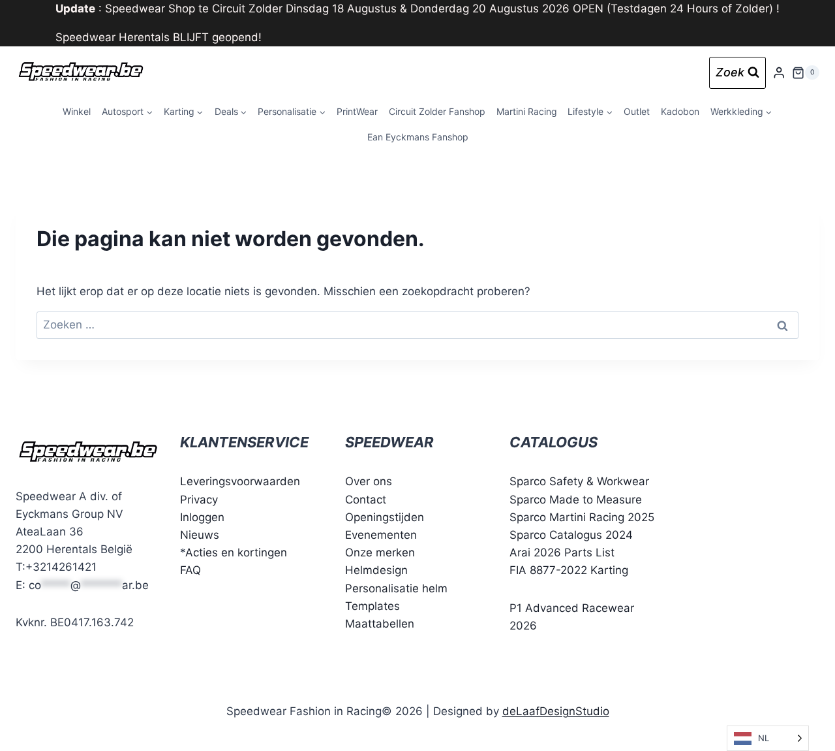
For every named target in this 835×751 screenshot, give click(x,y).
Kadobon (680, 111)
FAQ (190, 570)
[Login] (778, 72)
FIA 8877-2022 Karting (568, 570)
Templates (372, 606)
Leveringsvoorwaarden (240, 481)
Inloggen (202, 517)
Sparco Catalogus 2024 (571, 534)
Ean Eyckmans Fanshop (417, 136)
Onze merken (380, 552)
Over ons (368, 481)
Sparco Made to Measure (575, 499)
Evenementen (381, 534)
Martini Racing (526, 111)
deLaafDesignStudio (555, 711)
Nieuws (199, 534)
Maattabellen (379, 623)
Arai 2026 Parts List (562, 552)
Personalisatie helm (396, 588)
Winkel (77, 111)
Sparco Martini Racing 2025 (581, 517)
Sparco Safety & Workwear (579, 481)
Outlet (637, 111)
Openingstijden (384, 517)
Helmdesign (376, 570)
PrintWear (357, 111)
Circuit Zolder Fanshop (437, 111)
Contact (365, 499)
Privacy (199, 499)
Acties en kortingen (236, 552)
